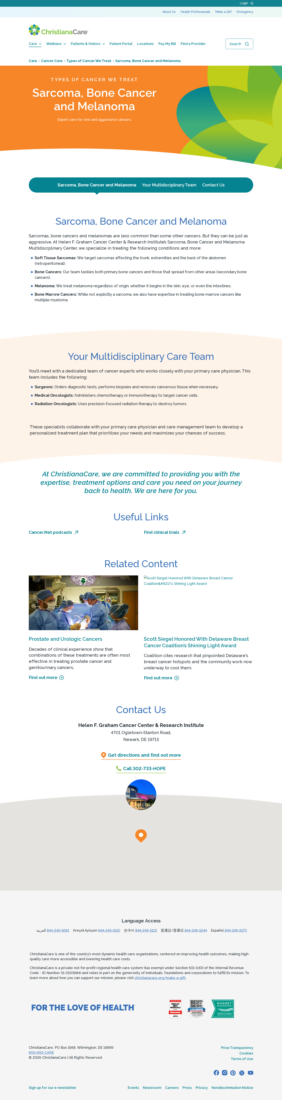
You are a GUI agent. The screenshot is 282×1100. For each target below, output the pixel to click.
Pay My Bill (167, 44)
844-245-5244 (196, 930)
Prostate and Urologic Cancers (65, 639)
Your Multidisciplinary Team (169, 184)
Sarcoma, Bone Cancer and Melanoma (97, 184)
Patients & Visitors (86, 44)
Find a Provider (193, 44)
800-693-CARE (41, 1052)
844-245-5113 (146, 930)
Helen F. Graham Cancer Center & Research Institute (141, 725)
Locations (145, 44)
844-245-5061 (58, 930)
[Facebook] (216, 1072)
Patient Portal (121, 44)
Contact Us (213, 184)
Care (33, 44)
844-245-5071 (236, 930)
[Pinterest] (233, 1072)
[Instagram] (224, 1072)
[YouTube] (250, 1072)
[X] (241, 1072)
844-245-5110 (109, 930)
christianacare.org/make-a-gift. (160, 978)
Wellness (54, 44)
